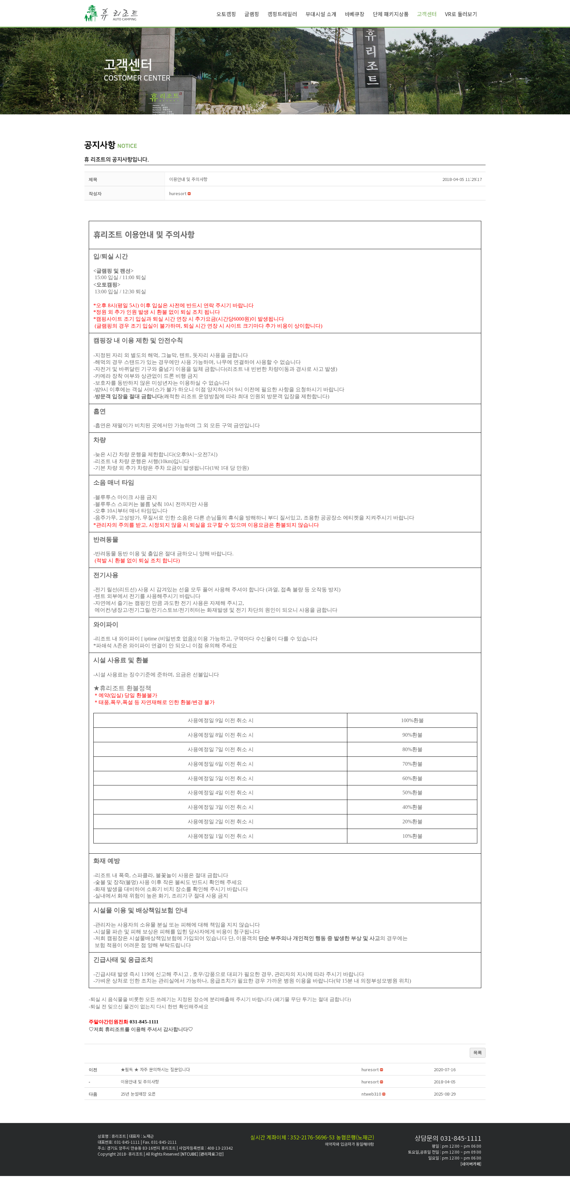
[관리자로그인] (211, 1154)
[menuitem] (230, 14)
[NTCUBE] (189, 1154)
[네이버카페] (470, 1163)
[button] (177, 193)
